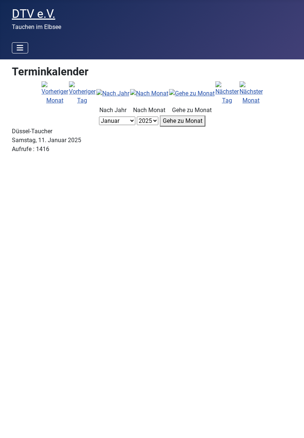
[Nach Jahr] (112, 93)
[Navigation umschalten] (20, 47)
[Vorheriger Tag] (82, 93)
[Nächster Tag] (227, 93)
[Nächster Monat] (251, 93)
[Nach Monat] (149, 93)
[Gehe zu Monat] (192, 93)
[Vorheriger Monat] (55, 93)
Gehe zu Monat (182, 120)
